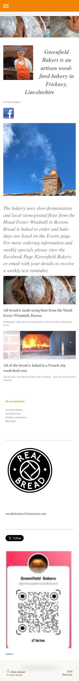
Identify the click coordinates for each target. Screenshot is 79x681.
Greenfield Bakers (12, 101)
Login (69, 670)
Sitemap (21, 671)
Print (13, 671)
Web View (67, 674)
